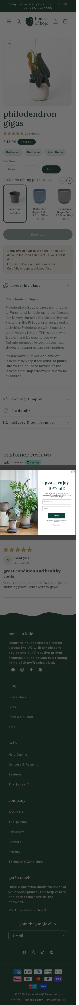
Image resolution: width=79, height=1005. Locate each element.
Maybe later (56, 525)
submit (56, 515)
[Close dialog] (73, 472)
